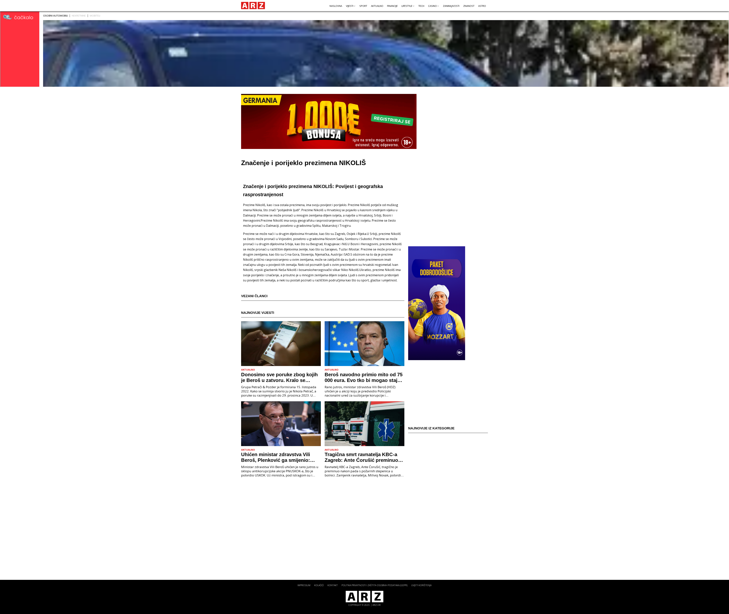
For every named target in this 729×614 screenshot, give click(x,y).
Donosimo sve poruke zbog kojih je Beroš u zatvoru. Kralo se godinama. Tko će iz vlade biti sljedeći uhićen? (279, 377)
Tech (421, 6)
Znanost (468, 6)
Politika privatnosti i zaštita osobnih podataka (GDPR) (374, 585)
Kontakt (332, 585)
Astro (482, 6)
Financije (392, 6)
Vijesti (349, 6)
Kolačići (319, 585)
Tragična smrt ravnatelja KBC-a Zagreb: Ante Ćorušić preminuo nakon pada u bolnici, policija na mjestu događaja (362, 457)
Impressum (303, 585)
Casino (432, 6)
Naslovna (336, 6)
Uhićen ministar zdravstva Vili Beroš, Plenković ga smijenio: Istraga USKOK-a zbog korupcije (278, 457)
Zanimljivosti (451, 6)
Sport (363, 6)
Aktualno (377, 6)
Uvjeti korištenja (421, 585)
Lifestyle (407, 6)
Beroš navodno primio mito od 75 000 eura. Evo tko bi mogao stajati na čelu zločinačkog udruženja (364, 377)
